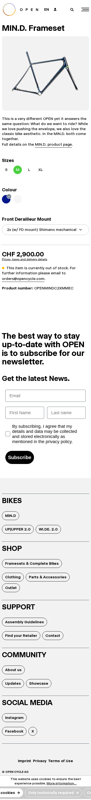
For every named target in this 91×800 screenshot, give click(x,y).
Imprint (24, 760)
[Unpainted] (17, 199)
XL (40, 169)
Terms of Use (60, 760)
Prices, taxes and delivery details (24, 259)
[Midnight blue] (6, 199)
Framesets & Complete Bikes (32, 563)
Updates (13, 683)
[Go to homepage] (21, 9)
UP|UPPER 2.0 (18, 529)
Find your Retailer (21, 635)
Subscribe (19, 457)
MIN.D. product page (53, 144)
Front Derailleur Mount (26, 219)
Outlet (11, 587)
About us (13, 669)
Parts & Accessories (47, 577)
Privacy (39, 760)
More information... (62, 783)
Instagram (14, 717)
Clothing (13, 577)
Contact (52, 635)
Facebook (14, 731)
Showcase (38, 683)
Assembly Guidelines (24, 622)
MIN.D (10, 515)
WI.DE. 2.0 (48, 529)
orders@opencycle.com (23, 278)
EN (46, 9)
